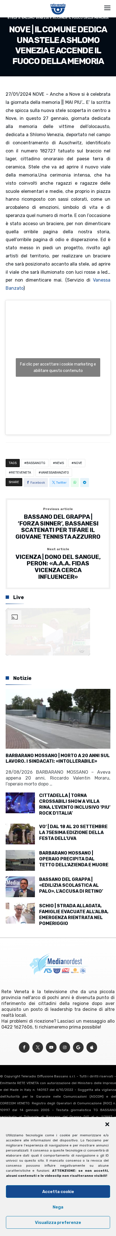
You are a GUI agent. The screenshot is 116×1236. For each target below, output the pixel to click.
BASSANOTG (35, 463)
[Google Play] (78, 1047)
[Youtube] (51, 1047)
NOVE (78, 463)
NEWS (59, 463)
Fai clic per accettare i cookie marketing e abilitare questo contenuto (58, 367)
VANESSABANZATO (55, 472)
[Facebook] (24, 1047)
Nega (58, 1207)
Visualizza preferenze (58, 1222)
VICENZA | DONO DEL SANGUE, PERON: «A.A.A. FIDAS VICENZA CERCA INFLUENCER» (58, 563)
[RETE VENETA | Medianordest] (58, 3)
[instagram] (64, 1047)
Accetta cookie (58, 1191)
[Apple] (91, 1047)
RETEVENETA (21, 472)
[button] (107, 1124)
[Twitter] (37, 1047)
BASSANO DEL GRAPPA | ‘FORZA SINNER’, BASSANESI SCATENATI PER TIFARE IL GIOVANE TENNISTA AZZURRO (58, 523)
